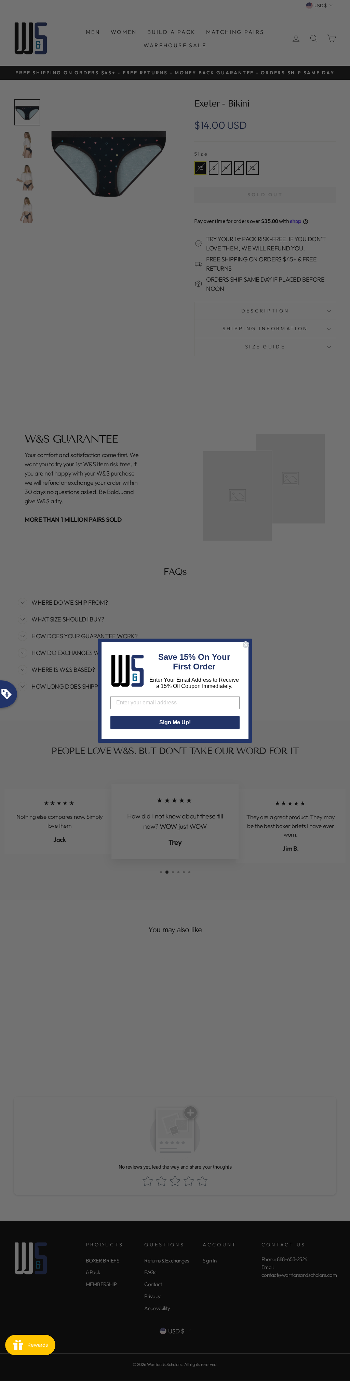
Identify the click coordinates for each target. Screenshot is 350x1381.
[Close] (245, 644)
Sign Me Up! (175, 722)
